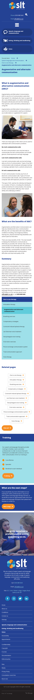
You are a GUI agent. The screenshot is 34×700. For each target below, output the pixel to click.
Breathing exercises (9, 316)
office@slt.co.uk (17, 19)
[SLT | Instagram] (13, 598)
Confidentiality (6, 644)
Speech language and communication (13, 60)
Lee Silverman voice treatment (12, 331)
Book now (5, 679)
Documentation (6, 655)
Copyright (5, 648)
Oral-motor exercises (9, 342)
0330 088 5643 (17, 15)
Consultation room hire (9, 675)
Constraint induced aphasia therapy (14, 326)
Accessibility (5, 636)
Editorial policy (6, 659)
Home (13, 58)
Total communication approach (12, 352)
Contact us (5, 616)
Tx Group (9, 693)
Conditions (5, 612)
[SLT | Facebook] (7, 598)
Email (17, 587)
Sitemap (4, 619)
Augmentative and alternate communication (16, 65)
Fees (3, 664)
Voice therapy (7, 357)
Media (3, 668)
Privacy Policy (6, 671)
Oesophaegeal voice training (11, 337)
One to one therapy (7, 63)
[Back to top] (30, 696)
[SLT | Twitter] (20, 598)
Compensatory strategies (10, 321)
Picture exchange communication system (15, 347)
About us (4, 609)
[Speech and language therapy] (17, 5)
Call (17, 583)
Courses (4, 652)
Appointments (6, 639)
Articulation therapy (9, 304)
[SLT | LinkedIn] (26, 598)
